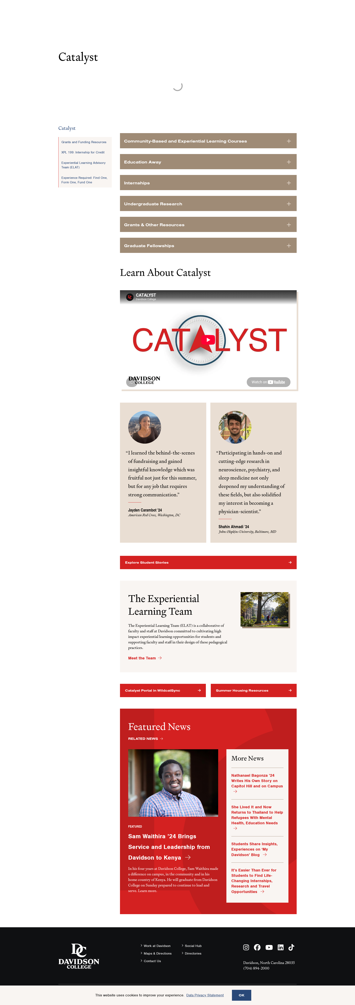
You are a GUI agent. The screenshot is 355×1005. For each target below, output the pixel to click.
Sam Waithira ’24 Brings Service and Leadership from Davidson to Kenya (169, 847)
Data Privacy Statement (205, 995)
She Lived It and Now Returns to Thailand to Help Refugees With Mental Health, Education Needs (257, 815)
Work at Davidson (157, 946)
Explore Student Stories (146, 562)
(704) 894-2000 (256, 968)
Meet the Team (142, 658)
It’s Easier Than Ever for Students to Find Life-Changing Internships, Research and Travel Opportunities (254, 881)
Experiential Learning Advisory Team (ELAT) (83, 165)
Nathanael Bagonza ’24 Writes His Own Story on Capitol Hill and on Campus (257, 781)
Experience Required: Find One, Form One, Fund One (84, 180)
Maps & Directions (158, 953)
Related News (143, 739)
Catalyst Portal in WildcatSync (152, 690)
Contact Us (152, 961)
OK (241, 995)
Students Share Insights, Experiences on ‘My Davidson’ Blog (254, 849)
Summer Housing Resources (242, 690)
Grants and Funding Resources (83, 142)
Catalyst (67, 128)
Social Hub (193, 946)
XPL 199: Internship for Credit (82, 152)
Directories (193, 953)
